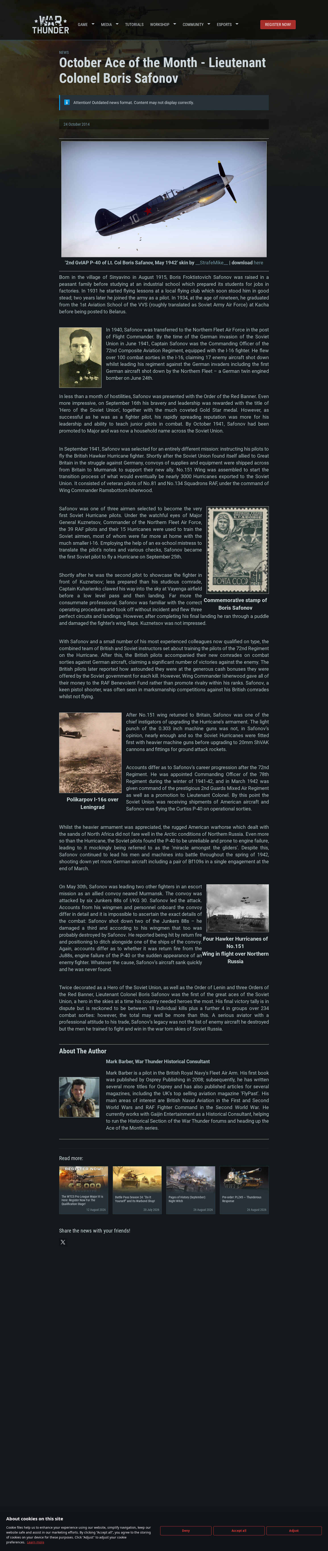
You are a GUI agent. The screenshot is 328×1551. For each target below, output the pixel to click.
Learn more (35, 1542)
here (258, 262)
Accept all (239, 1531)
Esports (224, 24)
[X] (63, 1242)
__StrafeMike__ (211, 262)
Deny (186, 1531)
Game (83, 24)
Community (193, 24)
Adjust (294, 1531)
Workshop (159, 24)
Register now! (278, 24)
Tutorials (134, 24)
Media (106, 24)
